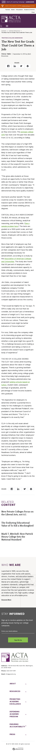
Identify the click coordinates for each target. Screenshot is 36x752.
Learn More (30, 2)
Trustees (7, 9)
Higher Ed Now (26, 6)
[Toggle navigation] (7, 26)
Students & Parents (29, 9)
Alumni (13, 9)
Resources (15, 691)
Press (33, 12)
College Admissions (14, 30)
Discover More (6, 600)
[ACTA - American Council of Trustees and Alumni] (13, 19)
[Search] (1, 26)
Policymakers (19, 9)
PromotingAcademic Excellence (15, 701)
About (13, 684)
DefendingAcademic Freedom (14, 714)
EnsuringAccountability (17, 725)
